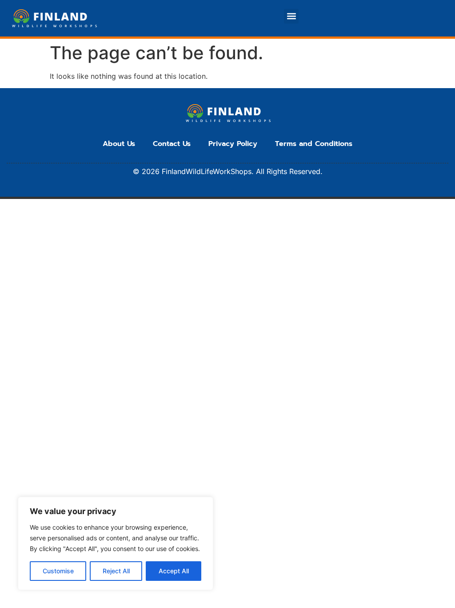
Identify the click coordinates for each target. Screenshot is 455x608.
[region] (115, 543)
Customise (58, 571)
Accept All (174, 571)
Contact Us (172, 143)
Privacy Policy (232, 143)
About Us (119, 143)
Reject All (116, 571)
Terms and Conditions (313, 143)
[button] (291, 16)
